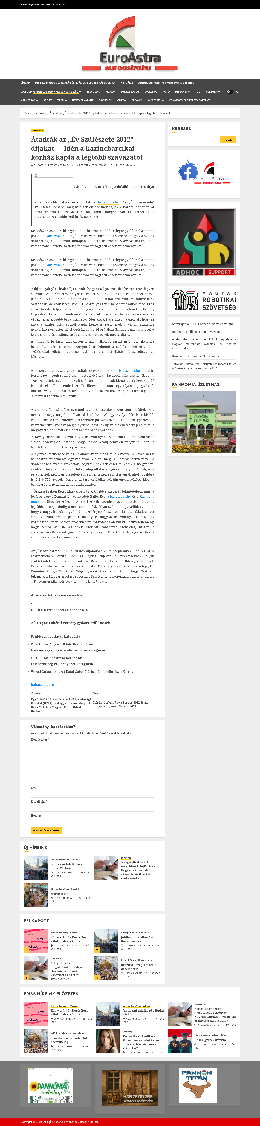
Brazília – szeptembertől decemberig (139, 967)
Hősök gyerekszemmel (211, 1040)
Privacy (137, 100)
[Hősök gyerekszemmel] (180, 1041)
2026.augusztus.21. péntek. (74, 872)
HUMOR (110, 91)
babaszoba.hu (108, 202)
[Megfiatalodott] (36, 895)
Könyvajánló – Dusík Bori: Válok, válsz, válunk (69, 939)
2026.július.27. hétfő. (69, 898)
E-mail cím (39, 802)
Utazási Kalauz (83, 100)
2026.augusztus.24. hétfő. (74, 945)
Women (74, 932)
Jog (198, 91)
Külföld (49, 91)
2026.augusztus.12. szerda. (214, 1025)
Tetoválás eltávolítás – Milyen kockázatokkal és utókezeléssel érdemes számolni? (141, 1042)
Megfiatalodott (62, 894)
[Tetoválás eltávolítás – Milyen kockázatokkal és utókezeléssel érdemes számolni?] (108, 1041)
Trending (64, 932)
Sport (47, 100)
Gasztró (151, 91)
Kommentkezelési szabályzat (189, 100)
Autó (166, 91)
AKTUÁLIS (127, 83)
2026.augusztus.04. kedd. (142, 1052)
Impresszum (156, 100)
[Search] (237, 91)
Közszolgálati (210, 1035)
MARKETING (27, 100)
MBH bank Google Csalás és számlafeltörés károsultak (75, 83)
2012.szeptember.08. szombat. (92, 165)
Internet (181, 91)
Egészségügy (130, 91)
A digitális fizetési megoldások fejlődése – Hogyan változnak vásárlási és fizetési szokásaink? (138, 870)
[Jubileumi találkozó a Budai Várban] (36, 868)
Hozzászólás (40, 739)
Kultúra (211, 91)
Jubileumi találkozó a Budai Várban (66, 866)
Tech (60, 100)
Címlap (25, 83)
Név (35, 788)
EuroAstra (37, 130)
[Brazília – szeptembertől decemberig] (106, 968)
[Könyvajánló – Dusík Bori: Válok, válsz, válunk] (36, 941)
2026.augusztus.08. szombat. (143, 973)
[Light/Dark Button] (229, 92)
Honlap (36, 815)
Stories (54, 932)
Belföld (92, 91)
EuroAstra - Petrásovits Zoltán (52, 165)
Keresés (181, 128)
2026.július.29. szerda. (214, 1044)
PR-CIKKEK (105, 100)
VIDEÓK (121, 100)
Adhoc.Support (165, 83)
